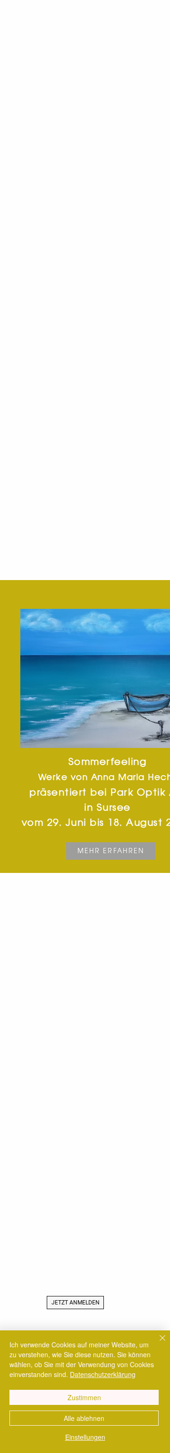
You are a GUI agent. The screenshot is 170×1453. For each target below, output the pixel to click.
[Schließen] (156, 1343)
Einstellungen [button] (85, 1437)
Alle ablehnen (84, 1418)
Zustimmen (84, 1397)
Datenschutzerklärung (103, 1374)
